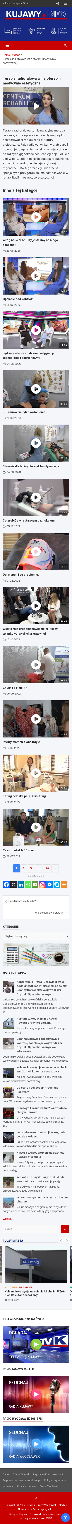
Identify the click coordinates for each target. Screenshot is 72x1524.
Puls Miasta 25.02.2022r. (22, 901)
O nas (6, 1474)
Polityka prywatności (55, 1480)
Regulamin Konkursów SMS (48, 1474)
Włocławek (11, 1287)
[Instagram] (42, 884)
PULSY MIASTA (13, 1241)
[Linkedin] (21, 884)
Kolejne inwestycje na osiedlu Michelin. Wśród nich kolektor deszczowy (35, 1293)
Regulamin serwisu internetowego (22, 1480)
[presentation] (61, 1240)
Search (65, 1229)
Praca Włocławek (49, 1486)
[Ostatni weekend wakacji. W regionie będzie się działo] (8, 1137)
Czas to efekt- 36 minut (19, 850)
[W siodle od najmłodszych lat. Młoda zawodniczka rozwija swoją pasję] (8, 1182)
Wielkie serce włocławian (49, 912)
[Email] (35, 884)
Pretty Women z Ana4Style (21, 742)
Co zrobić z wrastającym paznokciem (29, 520)
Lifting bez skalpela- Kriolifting (24, 796)
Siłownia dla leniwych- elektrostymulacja (31, 466)
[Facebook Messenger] (49, 884)
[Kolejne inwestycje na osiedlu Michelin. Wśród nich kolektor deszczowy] (8, 1072)
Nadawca (8, 1486)
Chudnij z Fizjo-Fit (15, 688)
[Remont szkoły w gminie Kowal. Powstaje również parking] (8, 1023)
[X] (13, 884)
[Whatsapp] (28, 884)
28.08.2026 (13, 1300)
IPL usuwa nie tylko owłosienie (24, 412)
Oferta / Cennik (21, 1474)
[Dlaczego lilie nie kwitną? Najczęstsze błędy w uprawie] (8, 1113)
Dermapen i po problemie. (21, 574)
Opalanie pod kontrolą (18, 299)
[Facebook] (6, 884)
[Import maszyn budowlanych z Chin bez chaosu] (8, 1202)
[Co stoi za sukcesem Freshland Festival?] (8, 1092)
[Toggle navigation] (7, 45)
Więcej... (7, 1219)
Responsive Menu (57, 3)
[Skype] (57, 884)
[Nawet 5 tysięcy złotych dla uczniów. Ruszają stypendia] (8, 1157)
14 (47, 868)
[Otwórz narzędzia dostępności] (65, 1517)
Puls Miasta (25, 1287)
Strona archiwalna (26, 1486)
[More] (64, 884)
